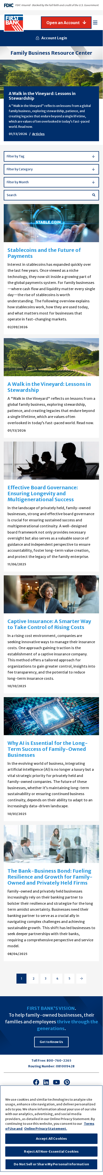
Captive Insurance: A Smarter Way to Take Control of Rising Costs (49, 624)
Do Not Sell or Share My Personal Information (51, 1164)
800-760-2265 (59, 1060)
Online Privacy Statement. (45, 1129)
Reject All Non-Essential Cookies (51, 1151)
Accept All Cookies (51, 1138)
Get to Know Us (51, 1042)
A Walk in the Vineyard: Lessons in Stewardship (42, 96)
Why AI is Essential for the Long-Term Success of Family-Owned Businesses (47, 749)
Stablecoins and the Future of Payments (44, 253)
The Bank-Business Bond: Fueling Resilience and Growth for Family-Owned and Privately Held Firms (50, 877)
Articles (38, 134)
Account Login (54, 38)
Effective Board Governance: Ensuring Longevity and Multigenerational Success (42, 493)
